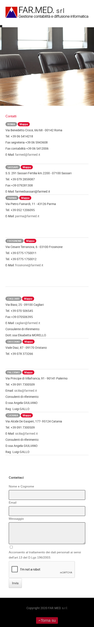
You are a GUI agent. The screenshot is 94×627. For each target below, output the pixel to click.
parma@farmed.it (27, 216)
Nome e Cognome (21, 486)
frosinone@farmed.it (29, 265)
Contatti (10, 116)
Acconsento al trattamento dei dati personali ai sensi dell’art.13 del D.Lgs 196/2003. (45, 554)
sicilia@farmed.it (25, 390)
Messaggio (16, 518)
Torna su (48, 620)
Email (12, 502)
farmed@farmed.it (27, 154)
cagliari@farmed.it (27, 323)
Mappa (24, 124)
